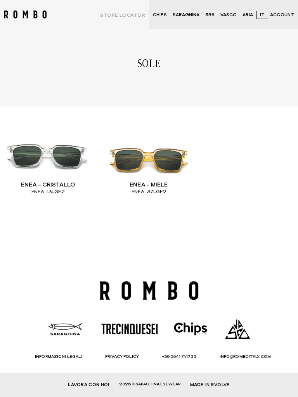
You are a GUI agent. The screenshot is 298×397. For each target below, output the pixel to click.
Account (282, 15)
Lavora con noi (88, 385)
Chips (160, 15)
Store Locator (122, 15)
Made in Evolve (210, 385)
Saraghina (186, 15)
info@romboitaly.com (245, 357)
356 (210, 15)
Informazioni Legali (58, 357)
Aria (248, 15)
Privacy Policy (122, 357)
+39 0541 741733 (179, 357)
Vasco (228, 15)
